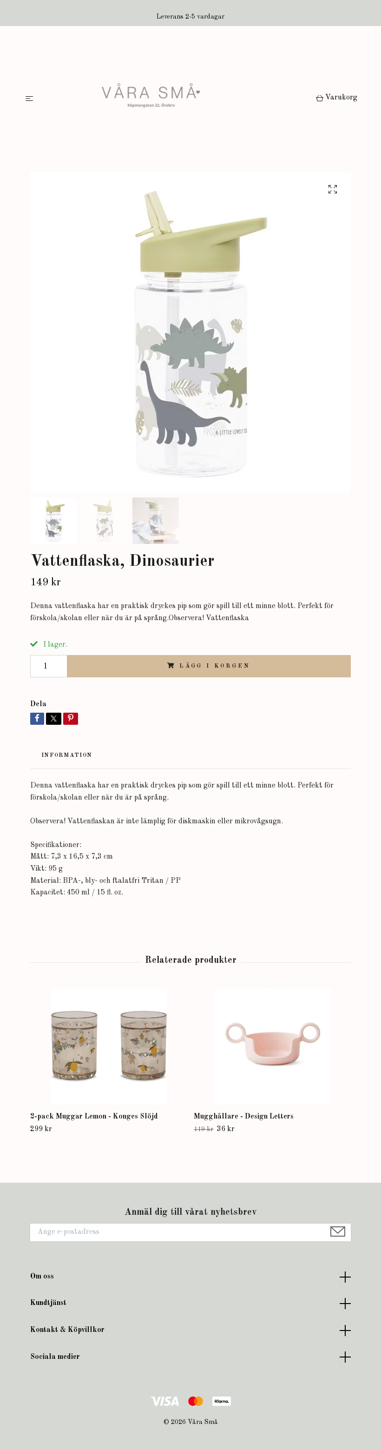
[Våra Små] (176, 99)
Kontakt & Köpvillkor (67, 1330)
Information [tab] (66, 755)
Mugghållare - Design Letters (244, 1116)
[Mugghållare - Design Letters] (272, 1046)
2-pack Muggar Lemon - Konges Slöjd (94, 1116)
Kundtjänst (48, 1303)
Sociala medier (55, 1357)
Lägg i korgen (214, 666)
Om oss (42, 1276)
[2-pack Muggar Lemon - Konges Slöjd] (108, 1046)
